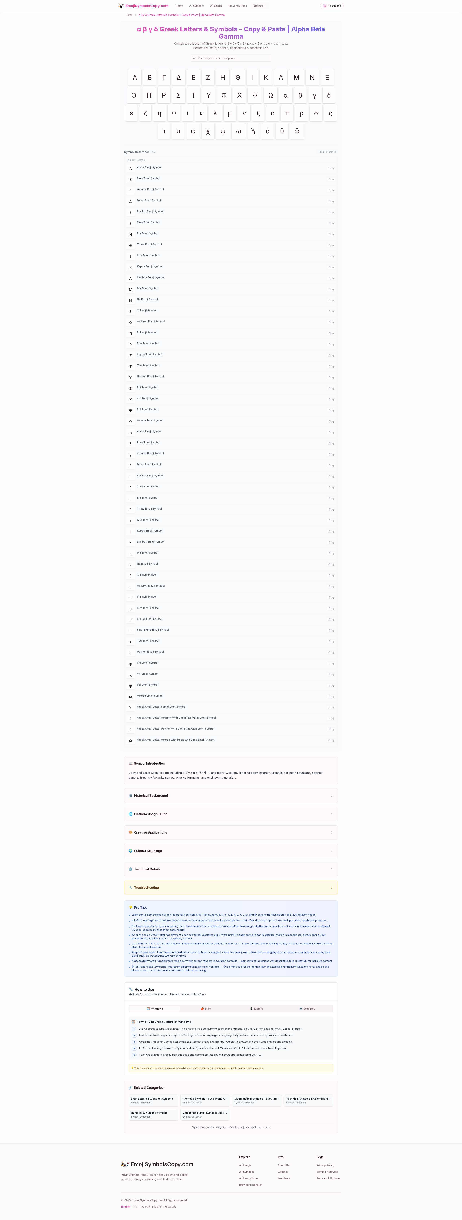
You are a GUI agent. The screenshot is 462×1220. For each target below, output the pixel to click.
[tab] (154, 1009)
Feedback (284, 1178)
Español (157, 1206)
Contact (283, 1171)
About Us (283, 1165)
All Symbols (196, 5)
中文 (135, 1206)
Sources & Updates (329, 1178)
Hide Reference (327, 151)
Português (170, 1206)
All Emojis (216, 5)
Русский (145, 1206)
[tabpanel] (231, 1038)
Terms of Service (327, 1171)
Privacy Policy (325, 1165)
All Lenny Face (238, 5)
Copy (331, 168)
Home (179, 5)
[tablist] (231, 1008)
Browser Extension (251, 1184)
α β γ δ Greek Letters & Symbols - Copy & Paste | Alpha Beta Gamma (181, 14)
